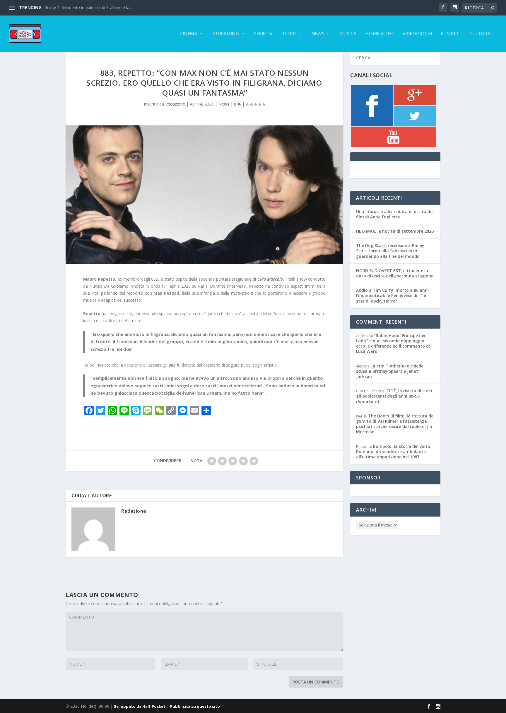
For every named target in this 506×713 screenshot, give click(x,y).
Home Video (379, 34)
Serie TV (263, 34)
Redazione (175, 104)
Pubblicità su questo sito (195, 706)
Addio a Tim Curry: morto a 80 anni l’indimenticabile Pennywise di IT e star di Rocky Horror (392, 295)
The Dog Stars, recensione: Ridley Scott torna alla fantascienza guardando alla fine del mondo (390, 251)
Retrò (289, 34)
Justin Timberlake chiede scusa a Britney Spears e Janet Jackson (389, 371)
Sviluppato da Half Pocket (139, 706)
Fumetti (451, 34)
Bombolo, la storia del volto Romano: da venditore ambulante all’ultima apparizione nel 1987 (393, 451)
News (318, 34)
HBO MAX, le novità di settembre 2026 (395, 231)
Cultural (481, 34)
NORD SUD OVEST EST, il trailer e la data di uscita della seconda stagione (394, 273)
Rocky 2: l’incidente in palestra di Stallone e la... (88, 7)
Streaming (225, 34)
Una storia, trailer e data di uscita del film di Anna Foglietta (395, 214)
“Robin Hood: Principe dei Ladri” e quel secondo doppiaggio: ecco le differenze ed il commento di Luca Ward (393, 343)
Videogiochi (417, 34)
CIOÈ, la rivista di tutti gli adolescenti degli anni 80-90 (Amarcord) (394, 396)
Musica (348, 34)
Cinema (188, 34)
